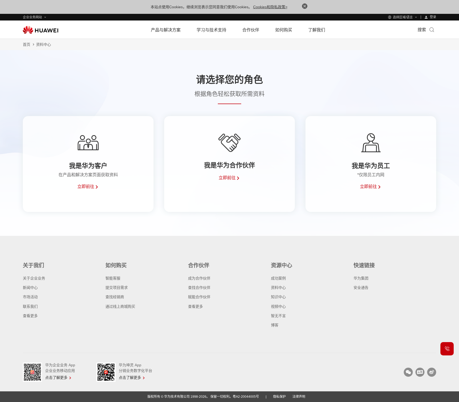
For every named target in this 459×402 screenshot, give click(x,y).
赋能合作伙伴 (199, 297)
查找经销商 (114, 297)
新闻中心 (30, 287)
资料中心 (278, 287)
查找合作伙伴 (199, 287)
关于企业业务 (34, 278)
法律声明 (298, 397)
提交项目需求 (116, 287)
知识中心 (278, 297)
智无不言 (278, 316)
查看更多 (30, 316)
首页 (26, 44)
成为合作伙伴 (199, 278)
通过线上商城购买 (120, 306)
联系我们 (30, 306)
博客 (274, 325)
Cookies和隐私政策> (270, 7)
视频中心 (278, 306)
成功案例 (278, 278)
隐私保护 (279, 397)
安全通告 (361, 287)
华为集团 (361, 278)
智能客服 (112, 278)
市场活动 (30, 297)
